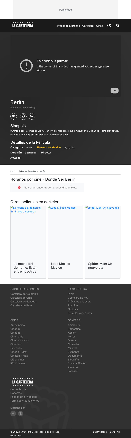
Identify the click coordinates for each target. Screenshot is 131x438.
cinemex (15, 344)
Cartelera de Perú (21, 305)
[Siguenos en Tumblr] (20, 413)
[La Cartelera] (22, 25)
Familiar (72, 371)
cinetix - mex (18, 351)
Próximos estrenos (79, 301)
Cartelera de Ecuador (23, 301)
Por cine (73, 305)
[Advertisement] (65, 9)
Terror (71, 336)
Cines (99, 25)
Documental (75, 355)
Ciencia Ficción (77, 363)
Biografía (73, 359)
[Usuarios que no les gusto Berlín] (32, 116)
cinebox (15, 328)
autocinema (17, 325)
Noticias (73, 309)
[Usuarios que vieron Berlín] (13, 116)
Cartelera (88, 25)
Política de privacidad (23, 396)
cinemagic (16, 336)
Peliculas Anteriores (80, 313)
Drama (72, 340)
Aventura (73, 367)
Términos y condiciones (24, 400)
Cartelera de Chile (21, 297)
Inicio (71, 293)
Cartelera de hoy (78, 297)
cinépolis (16, 348)
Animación (74, 325)
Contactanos (18, 389)
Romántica (74, 328)
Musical (72, 348)
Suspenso (74, 351)
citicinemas (17, 359)
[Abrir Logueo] (109, 25)
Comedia (73, 344)
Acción (72, 332)
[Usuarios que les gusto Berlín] (23, 116)
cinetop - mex (19, 355)
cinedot (15, 332)
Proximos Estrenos (68, 25)
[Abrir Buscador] (117, 25)
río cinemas (17, 363)
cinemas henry (19, 340)
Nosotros (16, 393)
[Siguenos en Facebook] (13, 413)
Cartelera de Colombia (24, 293)
